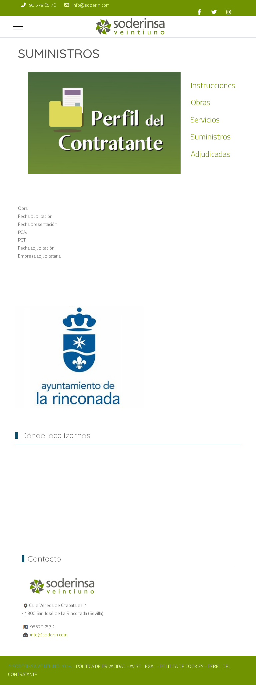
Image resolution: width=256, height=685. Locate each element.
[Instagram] (228, 12)
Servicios (205, 119)
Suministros (211, 136)
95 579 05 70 (42, 5)
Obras (200, 102)
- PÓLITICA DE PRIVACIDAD (99, 666)
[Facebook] (199, 12)
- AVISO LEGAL (142, 666)
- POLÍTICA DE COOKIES (180, 666)
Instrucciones (213, 85)
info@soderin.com (91, 5)
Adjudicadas (210, 153)
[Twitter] (214, 12)
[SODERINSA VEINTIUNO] (130, 26)
